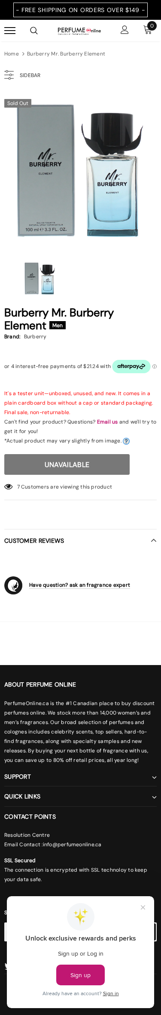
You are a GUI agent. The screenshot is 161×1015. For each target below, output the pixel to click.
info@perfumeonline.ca (72, 844)
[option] (80, 170)
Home (11, 53)
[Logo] (79, 30)
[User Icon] (125, 31)
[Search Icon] (34, 30)
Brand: (12, 336)
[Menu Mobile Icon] (9, 30)
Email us (107, 421)
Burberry (35, 336)
